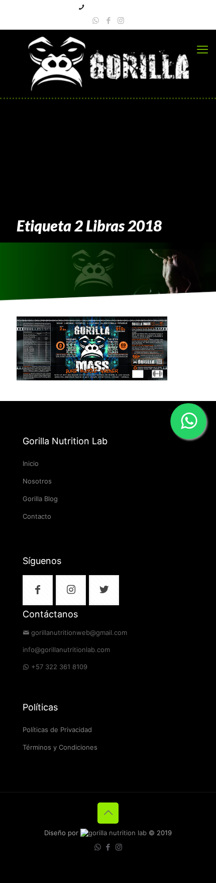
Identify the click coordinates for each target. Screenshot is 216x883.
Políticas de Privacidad (57, 730)
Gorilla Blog (40, 499)
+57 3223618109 (112, 8)
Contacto (37, 517)
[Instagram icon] (121, 21)
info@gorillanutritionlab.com (66, 650)
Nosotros (37, 481)
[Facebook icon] (108, 21)
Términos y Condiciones (60, 748)
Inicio (31, 464)
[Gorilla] (108, 64)
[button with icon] (38, 590)
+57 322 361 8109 (59, 667)
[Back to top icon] (108, 813)
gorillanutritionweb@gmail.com (79, 633)
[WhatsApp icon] (95, 21)
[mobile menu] (202, 49)
